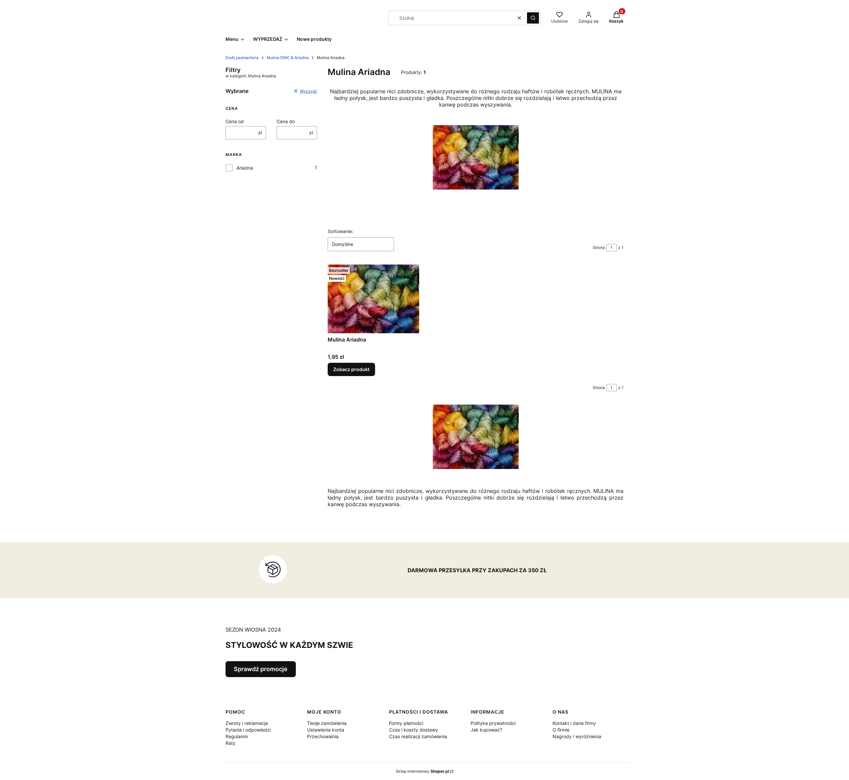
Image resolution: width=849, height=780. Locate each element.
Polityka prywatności (493, 723)
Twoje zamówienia (327, 723)
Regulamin (237, 736)
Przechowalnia (323, 736)
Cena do (286, 121)
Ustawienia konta (325, 730)
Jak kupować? (486, 730)
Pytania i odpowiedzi (248, 730)
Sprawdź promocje (261, 668)
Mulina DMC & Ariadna (288, 57)
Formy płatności (406, 723)
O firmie (561, 730)
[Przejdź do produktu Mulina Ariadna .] (373, 299)
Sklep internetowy (422, 771)
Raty (230, 743)
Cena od (235, 121)
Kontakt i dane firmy (574, 723)
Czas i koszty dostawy (413, 730)
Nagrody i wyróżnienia (577, 736)
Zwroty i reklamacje (247, 723)
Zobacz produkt (351, 369)
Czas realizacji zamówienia (418, 736)
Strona (599, 247)
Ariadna (244, 168)
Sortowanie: (340, 231)
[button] (533, 18)
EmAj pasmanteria (242, 57)
